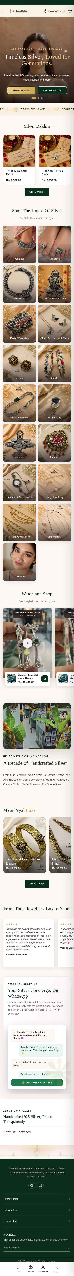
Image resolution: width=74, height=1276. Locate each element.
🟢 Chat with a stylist (37, 1082)
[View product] (44, 678)
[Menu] (4, 11)
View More (37, 192)
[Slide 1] (33, 98)
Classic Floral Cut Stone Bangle (28, 676)
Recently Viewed (56, 10)
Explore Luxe (52, 90)
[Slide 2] (38, 98)
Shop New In (21, 90)
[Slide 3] (42, 98)
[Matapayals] (19, 11)
